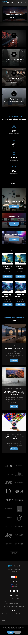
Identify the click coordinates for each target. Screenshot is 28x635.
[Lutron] (9, 509)
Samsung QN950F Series (20, 296)
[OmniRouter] (19, 518)
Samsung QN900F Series (7, 296)
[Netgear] (9, 518)
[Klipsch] (19, 482)
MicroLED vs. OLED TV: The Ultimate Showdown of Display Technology (14, 392)
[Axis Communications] (9, 466)
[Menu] (25, 2)
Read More (14, 361)
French (14, 586)
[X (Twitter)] (14, 591)
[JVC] (9, 482)
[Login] (19, 2)
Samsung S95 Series (20, 268)
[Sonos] (19, 535)
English (14, 584)
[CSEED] (9, 474)
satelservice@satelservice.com (15, 601)
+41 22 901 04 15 (15, 598)
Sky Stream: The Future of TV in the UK (14, 437)
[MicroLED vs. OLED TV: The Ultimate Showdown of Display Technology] (14, 376)
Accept (10, 632)
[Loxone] (9, 500)
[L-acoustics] (9, 491)
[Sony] (9, 544)
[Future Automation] (19, 474)
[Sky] (9, 535)
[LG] (19, 491)
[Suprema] (19, 544)
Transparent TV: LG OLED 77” (14, 348)
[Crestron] (19, 466)
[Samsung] (19, 526)
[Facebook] (10, 591)
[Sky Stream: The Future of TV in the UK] (14, 422)
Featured (17, 346)
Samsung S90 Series (7, 268)
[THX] (14, 552)
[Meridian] (19, 509)
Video (21, 346)
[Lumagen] (19, 500)
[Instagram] (17, 591)
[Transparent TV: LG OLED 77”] (14, 333)
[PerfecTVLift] (9, 526)
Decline (17, 632)
